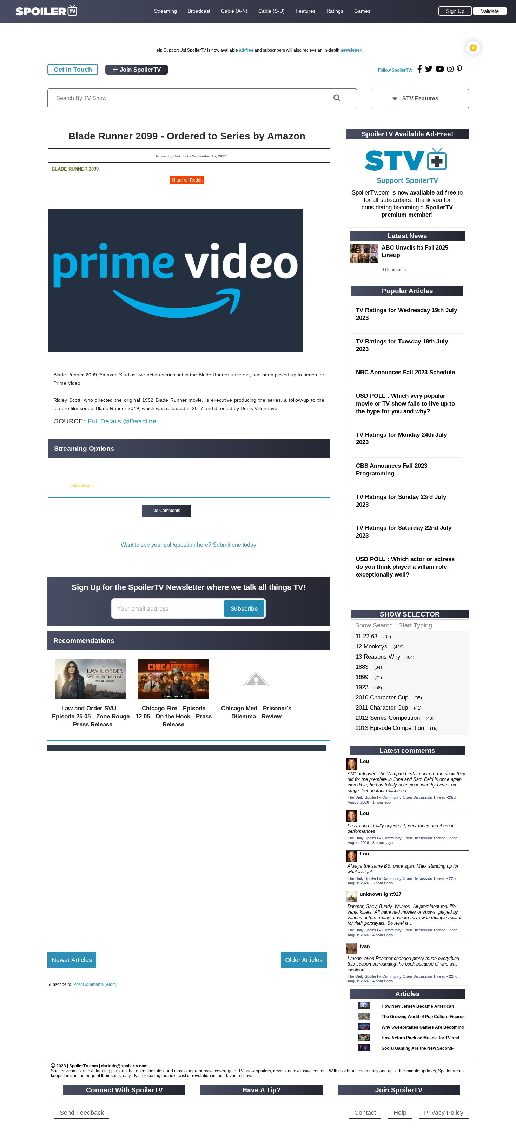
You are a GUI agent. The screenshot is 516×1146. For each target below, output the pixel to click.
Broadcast (199, 11)
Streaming (165, 11)
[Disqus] (187, 846)
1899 (362, 677)
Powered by (59, 485)
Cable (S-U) (271, 11)
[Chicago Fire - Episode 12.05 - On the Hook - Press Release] (173, 700)
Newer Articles (72, 959)
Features (306, 11)
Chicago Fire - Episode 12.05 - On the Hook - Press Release (173, 716)
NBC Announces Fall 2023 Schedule (405, 372)
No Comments (166, 510)
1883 (362, 667)
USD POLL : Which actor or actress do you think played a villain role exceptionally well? (405, 567)
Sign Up (455, 11)
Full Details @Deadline (122, 421)
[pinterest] (459, 69)
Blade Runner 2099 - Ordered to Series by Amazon (186, 136)
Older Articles (304, 959)
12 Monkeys (372, 646)
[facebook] (419, 69)
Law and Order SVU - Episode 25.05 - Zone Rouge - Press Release (91, 716)
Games (362, 11)
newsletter (351, 50)
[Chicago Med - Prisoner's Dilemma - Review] (256, 700)
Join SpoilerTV (139, 69)
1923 (362, 687)
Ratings (334, 11)
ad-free (246, 50)
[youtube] (440, 69)
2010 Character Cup (382, 697)
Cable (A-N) (234, 11)
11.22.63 (366, 636)
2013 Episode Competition (390, 728)
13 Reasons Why (378, 656)
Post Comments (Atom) (95, 984)
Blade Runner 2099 (75, 169)
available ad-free (433, 192)
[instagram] (450, 69)
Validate (490, 11)
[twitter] (429, 69)
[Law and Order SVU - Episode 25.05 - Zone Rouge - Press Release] (90, 700)
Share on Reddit (187, 180)
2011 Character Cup (382, 707)
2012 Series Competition (388, 717)
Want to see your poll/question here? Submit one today (188, 545)
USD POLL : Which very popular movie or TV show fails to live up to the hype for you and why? (405, 404)
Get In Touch (73, 69)
